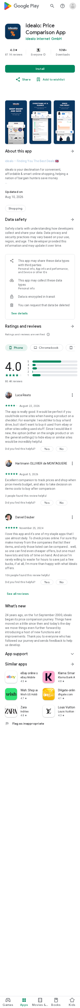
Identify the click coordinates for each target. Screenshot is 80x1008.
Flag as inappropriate (24, 723)
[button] (44, 54)
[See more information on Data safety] (72, 219)
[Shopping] (15, 208)
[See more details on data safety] (20, 313)
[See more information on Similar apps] (72, 664)
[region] (40, 52)
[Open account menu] (73, 6)
